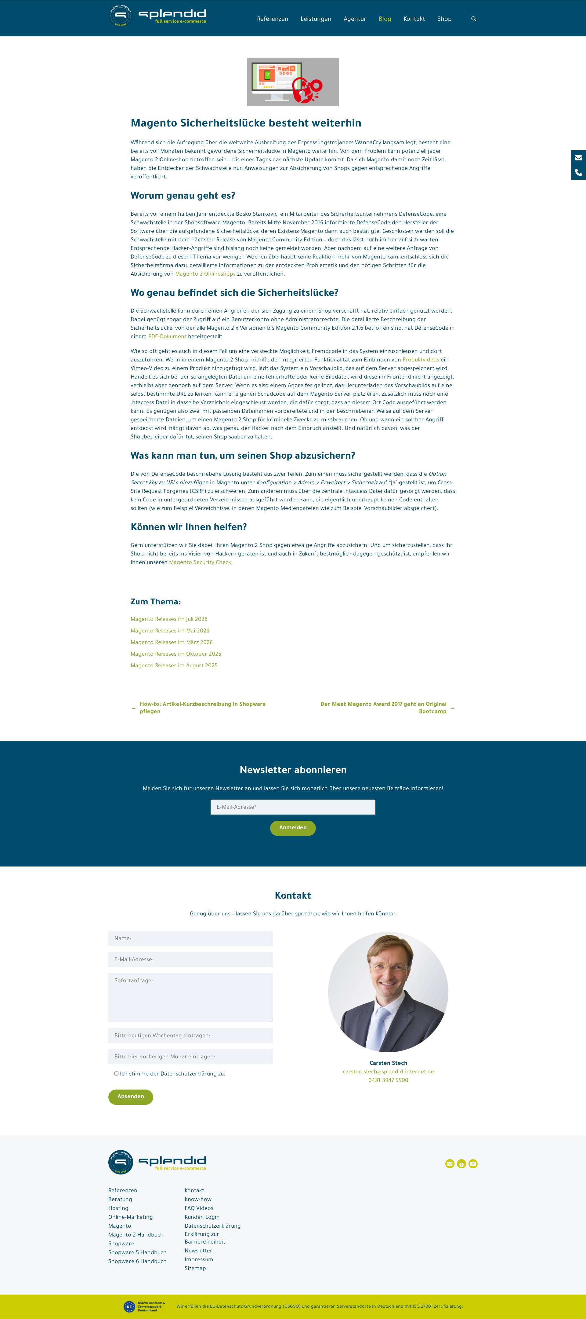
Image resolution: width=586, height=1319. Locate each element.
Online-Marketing (130, 1218)
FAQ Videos (199, 1209)
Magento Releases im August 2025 (174, 666)
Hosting (118, 1209)
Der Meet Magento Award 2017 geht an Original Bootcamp (383, 708)
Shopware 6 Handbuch (137, 1262)
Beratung (120, 1200)
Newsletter (198, 1251)
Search (474, 17)
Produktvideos (421, 360)
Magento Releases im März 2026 (172, 643)
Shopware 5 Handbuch (137, 1253)
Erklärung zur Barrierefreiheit (205, 1239)
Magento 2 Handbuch (136, 1236)
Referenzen (272, 19)
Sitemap (195, 1269)
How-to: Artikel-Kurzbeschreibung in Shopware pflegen (203, 708)
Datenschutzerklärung (213, 1227)
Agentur (355, 19)
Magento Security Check (200, 563)
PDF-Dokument (167, 337)
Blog (385, 19)
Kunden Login (202, 1218)
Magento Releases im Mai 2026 (170, 631)
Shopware (121, 1244)
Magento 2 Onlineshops (205, 275)
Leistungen (316, 19)
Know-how (198, 1200)
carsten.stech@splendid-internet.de (388, 1072)
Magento (119, 1227)
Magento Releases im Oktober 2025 (176, 655)
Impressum (199, 1260)
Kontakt (414, 19)
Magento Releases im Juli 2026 (169, 620)
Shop (444, 19)
